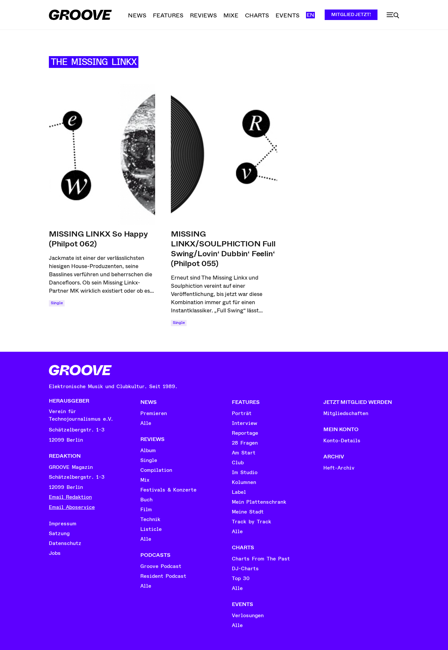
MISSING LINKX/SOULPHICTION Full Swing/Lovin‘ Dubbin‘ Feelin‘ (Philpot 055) (223, 248)
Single (57, 303)
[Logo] (80, 15)
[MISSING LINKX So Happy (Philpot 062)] (102, 154)
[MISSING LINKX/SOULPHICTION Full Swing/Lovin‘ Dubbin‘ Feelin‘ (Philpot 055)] (224, 154)
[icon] (393, 15)
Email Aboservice (72, 507)
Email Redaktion (70, 497)
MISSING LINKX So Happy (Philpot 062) (98, 238)
